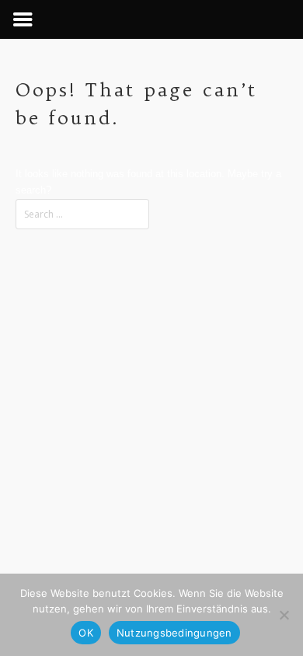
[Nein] (283, 615)
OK (85, 632)
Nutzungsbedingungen (174, 632)
